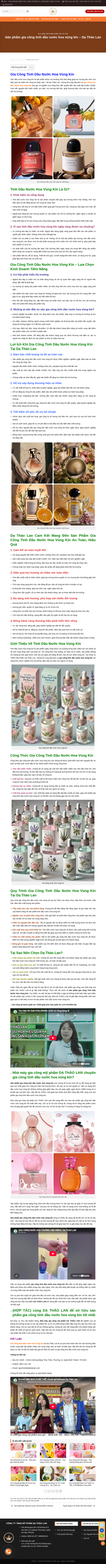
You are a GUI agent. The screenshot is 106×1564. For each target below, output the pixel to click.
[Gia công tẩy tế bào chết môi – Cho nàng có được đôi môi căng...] (53, 1450)
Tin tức (81, 19)
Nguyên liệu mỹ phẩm (50, 19)
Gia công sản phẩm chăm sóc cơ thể (53, 34)
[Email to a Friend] (53, 1491)
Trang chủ (19, 19)
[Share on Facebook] (45, 1491)
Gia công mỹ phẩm (32, 19)
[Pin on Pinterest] (56, 1491)
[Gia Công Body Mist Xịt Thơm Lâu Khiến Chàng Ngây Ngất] (23, 1473)
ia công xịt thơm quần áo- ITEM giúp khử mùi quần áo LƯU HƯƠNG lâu (45, 1005)
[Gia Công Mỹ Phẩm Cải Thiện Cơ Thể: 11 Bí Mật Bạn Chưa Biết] (82, 1473)
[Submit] (27, 11)
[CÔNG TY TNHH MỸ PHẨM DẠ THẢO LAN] (53, 11)
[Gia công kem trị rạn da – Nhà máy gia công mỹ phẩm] (23, 1450)
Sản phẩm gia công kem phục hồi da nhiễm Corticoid (33, 1506)
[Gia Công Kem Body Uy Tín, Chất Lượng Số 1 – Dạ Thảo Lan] (53, 1473)
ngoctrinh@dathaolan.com (29, 1368)
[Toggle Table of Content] (29, 67)
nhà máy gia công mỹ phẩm (31, 1500)
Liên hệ (88, 19)
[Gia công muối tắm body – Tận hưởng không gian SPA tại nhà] (82, 1450)
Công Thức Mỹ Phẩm (68, 19)
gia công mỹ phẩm (60, 1498)
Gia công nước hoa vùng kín (75, 1498)
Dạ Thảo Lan (51, 1343)
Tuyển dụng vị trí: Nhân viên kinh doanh (77, 1506)
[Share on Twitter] (49, 1491)
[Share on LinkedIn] (60, 1491)
